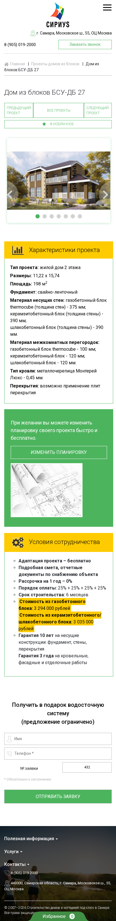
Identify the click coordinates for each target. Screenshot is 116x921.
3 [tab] (52, 216)
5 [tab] (66, 216)
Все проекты (58, 110)
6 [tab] (73, 216)
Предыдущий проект (19, 110)
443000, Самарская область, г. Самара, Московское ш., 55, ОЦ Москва (57, 886)
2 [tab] (45, 216)
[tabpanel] (58, 180)
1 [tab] (37, 216)
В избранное (61, 124)
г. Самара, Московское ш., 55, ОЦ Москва (74, 33)
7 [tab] (80, 216)
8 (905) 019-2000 (20, 44)
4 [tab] (59, 216)
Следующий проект (97, 110)
